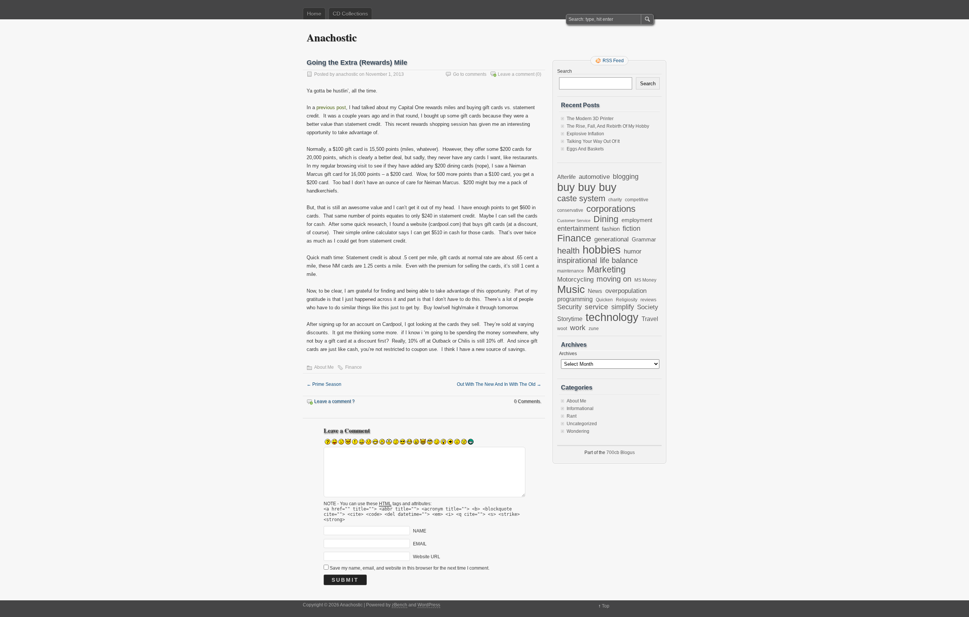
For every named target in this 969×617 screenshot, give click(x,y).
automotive (594, 176)
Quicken (604, 299)
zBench (399, 605)
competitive (636, 199)
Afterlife (566, 177)
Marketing (606, 269)
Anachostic (332, 37)
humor (633, 251)
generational (611, 239)
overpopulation (626, 290)
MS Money (645, 279)
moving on (614, 279)
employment (637, 220)
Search (564, 71)
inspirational (577, 260)
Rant (571, 416)
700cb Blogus (620, 452)
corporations (611, 209)
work (578, 328)
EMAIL (420, 544)
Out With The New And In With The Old (499, 384)
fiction (631, 228)
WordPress (429, 605)
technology (612, 317)
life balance (619, 260)
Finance (353, 367)
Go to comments (469, 74)
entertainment (578, 228)
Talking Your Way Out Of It (593, 141)
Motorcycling (575, 279)
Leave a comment (516, 74)
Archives (568, 353)
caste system (581, 198)
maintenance (570, 271)
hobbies (602, 250)
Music (571, 289)
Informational (580, 408)
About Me (324, 367)
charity (615, 199)
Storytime (570, 318)
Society (647, 307)
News (595, 291)
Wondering (578, 431)
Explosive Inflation (585, 133)
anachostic (347, 74)
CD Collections (350, 14)
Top (605, 606)
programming (575, 299)
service (596, 307)
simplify (622, 307)
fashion (611, 229)
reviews (648, 299)
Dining (606, 219)
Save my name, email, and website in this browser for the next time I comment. (409, 568)
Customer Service (573, 220)
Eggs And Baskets (585, 149)
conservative (570, 210)
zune (594, 328)
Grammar (644, 239)
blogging (626, 176)
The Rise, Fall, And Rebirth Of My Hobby (608, 126)
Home (314, 14)
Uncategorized (582, 423)
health (568, 250)
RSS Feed (613, 60)
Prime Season (324, 384)
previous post (331, 107)
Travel (650, 319)
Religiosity (626, 299)
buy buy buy (587, 187)
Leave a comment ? (334, 401)
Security (569, 307)
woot (562, 328)
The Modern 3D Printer (590, 118)
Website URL (426, 556)
